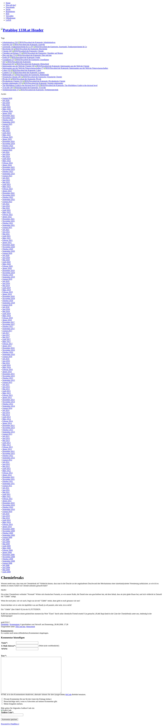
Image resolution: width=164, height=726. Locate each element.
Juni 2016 (6, 361)
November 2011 (8, 479)
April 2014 (6, 417)
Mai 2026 (6, 105)
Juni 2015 (6, 387)
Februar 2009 (7, 550)
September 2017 (8, 329)
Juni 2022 (6, 206)
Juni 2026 (6, 103)
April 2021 (6, 236)
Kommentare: (15, 624)
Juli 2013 (5, 436)
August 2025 (7, 124)
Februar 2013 (7, 447)
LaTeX (8, 20)
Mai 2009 (6, 544)
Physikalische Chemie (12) (12, 81)
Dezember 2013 (8, 425)
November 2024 (8, 144)
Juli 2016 (5, 359)
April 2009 (6, 546)
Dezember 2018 (8, 296)
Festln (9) (6, 57)
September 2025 (8, 122)
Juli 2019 (5, 281)
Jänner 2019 (7, 294)
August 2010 (7, 512)
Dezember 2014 (8, 400)
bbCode (69, 694)
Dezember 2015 (8, 374)
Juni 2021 (6, 232)
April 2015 (6, 391)
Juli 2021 (5, 230)
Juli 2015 (5, 385)
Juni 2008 (6, 567)
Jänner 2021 (7, 243)
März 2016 (6, 367)
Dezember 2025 (8, 116)
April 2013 (6, 443)
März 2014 (6, 419)
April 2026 (6, 107)
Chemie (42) (7, 51)
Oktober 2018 (7, 301)
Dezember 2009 (8, 529)
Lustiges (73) (7, 73)
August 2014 (7, 408)
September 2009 (8, 535)
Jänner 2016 (7, 372)
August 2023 (7, 176)
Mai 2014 (6, 415)
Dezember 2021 (8, 219)
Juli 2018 (5, 307)
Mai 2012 (6, 466)
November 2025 (8, 118)
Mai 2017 (6, 337)
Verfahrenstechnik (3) (10, 90)
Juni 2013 (6, 438)
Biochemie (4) (7, 49)
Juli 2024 (5, 152)
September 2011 (8, 484)
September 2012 (8, 458)
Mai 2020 (6, 260)
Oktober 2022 (7, 197)
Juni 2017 (6, 335)
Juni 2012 (6, 464)
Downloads (10, 7)
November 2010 (8, 505)
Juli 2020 (5, 255)
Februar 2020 (7, 266)
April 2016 (6, 365)
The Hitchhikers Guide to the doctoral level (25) (20, 85)
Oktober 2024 (7, 146)
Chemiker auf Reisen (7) (11, 53)
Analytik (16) (7, 45)
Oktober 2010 (7, 507)
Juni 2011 (6, 490)
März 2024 (6, 161)
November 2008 (8, 557)
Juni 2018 (6, 309)
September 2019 (8, 277)
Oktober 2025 (7, 120)
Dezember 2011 (8, 477)
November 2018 (8, 298)
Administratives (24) (10, 42)
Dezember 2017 (8, 322)
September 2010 (8, 509)
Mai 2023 (6, 182)
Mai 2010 (6, 518)
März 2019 (6, 290)
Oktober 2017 (7, 326)
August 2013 (7, 434)
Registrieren (10, 12)
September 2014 (8, 406)
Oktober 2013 (7, 430)
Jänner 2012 (7, 475)
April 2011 (6, 494)
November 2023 (8, 169)
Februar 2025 (7, 137)
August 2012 (7, 460)
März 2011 (6, 496)
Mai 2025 (6, 131)
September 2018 (8, 303)
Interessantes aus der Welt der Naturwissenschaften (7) (23, 68)
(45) (4, 62)
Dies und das (20, 627)
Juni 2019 (6, 283)
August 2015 (7, 382)
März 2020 (6, 264)
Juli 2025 (5, 126)
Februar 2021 (7, 240)
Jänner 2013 (7, 449)
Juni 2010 (6, 516)
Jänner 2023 (7, 191)
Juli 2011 (5, 488)
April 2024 (6, 159)
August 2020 (7, 253)
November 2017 (8, 324)
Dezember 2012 (8, 451)
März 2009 (6, 548)
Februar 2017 (7, 344)
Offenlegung (10, 18)
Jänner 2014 (7, 423)
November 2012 (8, 453)
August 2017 (7, 331)
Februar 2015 (7, 395)
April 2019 (6, 288)
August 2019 (7, 279)
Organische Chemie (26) (11, 77)
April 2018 (6, 314)
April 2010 (6, 520)
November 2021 (8, 221)
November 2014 (8, 402)
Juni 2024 (6, 154)
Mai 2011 (6, 492)
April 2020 (6, 262)
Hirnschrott (30, 627)
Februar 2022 (7, 215)
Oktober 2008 (7, 559)
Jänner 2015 (7, 397)
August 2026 (7, 98)
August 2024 (7, 150)
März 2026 (6, 109)
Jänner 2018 (7, 320)
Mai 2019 (6, 286)
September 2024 (8, 148)
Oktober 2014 (7, 404)
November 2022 (8, 195)
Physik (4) (6, 79)
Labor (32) (6, 70)
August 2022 (7, 202)
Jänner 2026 (7, 113)
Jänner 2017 (7, 346)
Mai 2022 (6, 208)
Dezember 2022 (8, 193)
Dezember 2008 (8, 555)
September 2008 (8, 561)
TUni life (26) (7, 88)
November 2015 (8, 376)
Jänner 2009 (7, 552)
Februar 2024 (7, 163)
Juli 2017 (5, 333)
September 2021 (8, 225)
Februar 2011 (7, 499)
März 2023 (6, 187)
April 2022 (6, 210)
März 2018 (6, 316)
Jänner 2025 (7, 139)
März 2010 (6, 522)
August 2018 (7, 305)
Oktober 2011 (7, 481)
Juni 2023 (6, 180)
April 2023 (6, 184)
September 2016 (8, 354)
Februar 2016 (7, 369)
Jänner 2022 (7, 217)
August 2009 (7, 537)
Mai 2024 (6, 156)
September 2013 (8, 432)
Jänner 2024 (7, 165)
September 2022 (8, 199)
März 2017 (6, 342)
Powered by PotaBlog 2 (10, 724)
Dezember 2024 (8, 141)
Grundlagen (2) (8, 60)
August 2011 (7, 486)
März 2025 (6, 135)
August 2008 (7, 563)
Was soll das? (11, 5)
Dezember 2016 (8, 348)
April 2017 (6, 339)
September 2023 (8, 174)
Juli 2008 (5, 565)
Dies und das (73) (9, 55)
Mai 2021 (6, 234)
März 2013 (6, 445)
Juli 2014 (5, 410)
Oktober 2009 (7, 533)
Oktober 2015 (7, 378)
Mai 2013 (6, 441)
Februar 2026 (7, 111)
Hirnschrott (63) (8, 64)
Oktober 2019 (7, 275)
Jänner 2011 (7, 501)
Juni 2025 (6, 128)
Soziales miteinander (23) (12, 83)
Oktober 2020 (7, 249)
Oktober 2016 (7, 352)
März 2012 (6, 471)
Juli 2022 (5, 204)
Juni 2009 (6, 542)
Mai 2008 (6, 570)
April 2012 (6, 469)
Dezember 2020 (8, 245)
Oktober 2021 (7, 223)
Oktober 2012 (7, 456)
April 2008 (6, 572)
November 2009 (8, 531)
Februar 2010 (7, 524)
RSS (7, 14)
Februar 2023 (7, 189)
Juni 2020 (6, 258)
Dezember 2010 (8, 503)
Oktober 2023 (7, 171)
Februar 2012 (7, 473)
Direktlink (5, 624)
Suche (8, 9)
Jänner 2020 (7, 268)
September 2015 (8, 380)
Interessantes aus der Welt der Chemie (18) (18, 66)
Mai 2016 (6, 363)
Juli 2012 (5, 462)
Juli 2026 (5, 100)
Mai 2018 (6, 311)
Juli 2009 (5, 540)
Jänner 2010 (7, 527)
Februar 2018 (7, 318)
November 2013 (8, 428)
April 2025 (6, 133)
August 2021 (7, 227)
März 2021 (6, 238)
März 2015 (6, 393)
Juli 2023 (5, 178)
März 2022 (6, 212)
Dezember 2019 (8, 271)
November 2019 (8, 273)
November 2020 (8, 247)
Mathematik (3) (8, 75)
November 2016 (8, 350)
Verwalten (9, 16)
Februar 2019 (7, 292)
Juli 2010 (5, 514)
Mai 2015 (6, 389)
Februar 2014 (7, 421)
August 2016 (7, 357)
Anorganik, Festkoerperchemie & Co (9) (17, 47)
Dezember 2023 (8, 167)
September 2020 (8, 251)
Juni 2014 (6, 413)
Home (8, 3)
